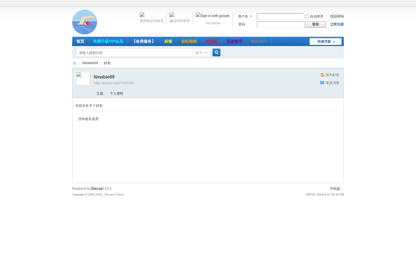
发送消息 (332, 83)
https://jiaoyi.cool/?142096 (114, 83)
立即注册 (337, 24)
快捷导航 (324, 41)
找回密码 (337, 16)
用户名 (243, 16)
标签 (168, 41)
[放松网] (84, 33)
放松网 (74, 63)
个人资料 (116, 93)
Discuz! (97, 189)
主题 (100, 93)
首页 (80, 41)
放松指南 (189, 41)
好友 (107, 63)
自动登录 (316, 16)
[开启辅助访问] (342, 3)
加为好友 (332, 75)
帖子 (199, 53)
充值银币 (234, 41)
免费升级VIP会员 (108, 41)
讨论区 (212, 41)
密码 (241, 24)
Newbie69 (90, 63)
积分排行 (259, 41)
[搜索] (215, 52)
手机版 (335, 189)
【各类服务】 (144, 41)
